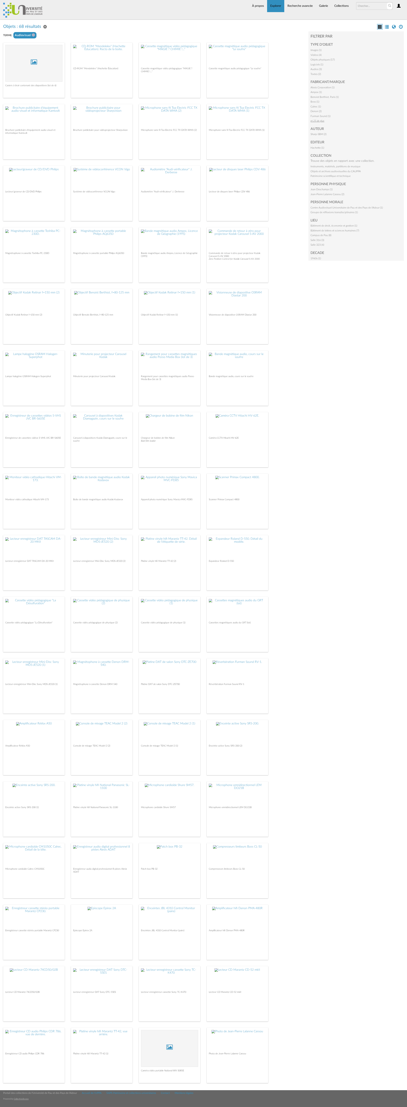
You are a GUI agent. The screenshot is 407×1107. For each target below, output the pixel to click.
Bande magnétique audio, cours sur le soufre (231, 376)
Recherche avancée (300, 5)
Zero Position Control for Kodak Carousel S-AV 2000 (234, 259)
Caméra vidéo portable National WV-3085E (162, 1070)
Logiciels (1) (317, 64)
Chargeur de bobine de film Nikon (158, 438)
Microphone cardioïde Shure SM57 (158, 807)
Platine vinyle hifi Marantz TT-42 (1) (90, 1053)
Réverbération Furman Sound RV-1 (226, 684)
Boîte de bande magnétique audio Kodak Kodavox (98, 499)
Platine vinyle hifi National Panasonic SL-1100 (95, 807)
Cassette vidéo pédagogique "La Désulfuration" (29, 622)
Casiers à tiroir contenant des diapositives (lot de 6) (30, 85)
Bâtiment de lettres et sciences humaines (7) (335, 230)
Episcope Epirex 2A (82, 930)
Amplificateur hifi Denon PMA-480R (227, 930)
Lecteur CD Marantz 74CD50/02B (22, 992)
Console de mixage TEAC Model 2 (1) (159, 746)
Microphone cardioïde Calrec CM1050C (25, 869)
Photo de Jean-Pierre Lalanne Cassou (227, 1053)
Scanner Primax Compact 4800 (224, 499)
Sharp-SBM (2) (318, 134)
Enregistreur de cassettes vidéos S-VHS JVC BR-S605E (33, 438)
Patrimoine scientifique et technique (331, 176)
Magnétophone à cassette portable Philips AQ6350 (98, 253)
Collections (341, 5)
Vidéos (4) (316, 55)
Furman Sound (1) (320, 116)
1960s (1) (316, 258)
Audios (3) (316, 69)
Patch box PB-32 (149, 869)
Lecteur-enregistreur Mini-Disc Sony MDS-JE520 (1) (31, 684)
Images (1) (316, 50)
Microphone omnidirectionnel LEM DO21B (230, 807)
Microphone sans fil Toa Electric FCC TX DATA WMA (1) (237, 130)
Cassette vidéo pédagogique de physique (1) (163, 622)
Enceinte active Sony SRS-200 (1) (22, 807)
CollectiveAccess (21, 1099)
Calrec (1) (316, 106)
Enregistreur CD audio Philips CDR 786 (24, 1053)
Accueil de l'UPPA (92, 1093)
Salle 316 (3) (317, 240)
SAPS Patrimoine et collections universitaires (131, 1093)
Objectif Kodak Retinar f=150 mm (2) (23, 315)
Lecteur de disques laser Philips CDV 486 (229, 191)
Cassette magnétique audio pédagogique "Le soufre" (235, 68)
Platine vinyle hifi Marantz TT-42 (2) (158, 561)
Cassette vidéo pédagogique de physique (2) (95, 622)
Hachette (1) (317, 147)
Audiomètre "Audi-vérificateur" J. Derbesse (162, 191)
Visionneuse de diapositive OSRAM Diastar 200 (232, 315)
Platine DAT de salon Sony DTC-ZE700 (160, 684)
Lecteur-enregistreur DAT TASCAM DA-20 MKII (29, 561)
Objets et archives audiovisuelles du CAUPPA (336, 171)
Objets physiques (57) (323, 59)
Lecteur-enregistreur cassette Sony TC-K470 (163, 992)
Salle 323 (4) (317, 245)
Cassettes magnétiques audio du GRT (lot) (230, 622)
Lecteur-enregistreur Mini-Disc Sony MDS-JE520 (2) (99, 561)
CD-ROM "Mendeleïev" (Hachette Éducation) (95, 68)
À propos (258, 5)
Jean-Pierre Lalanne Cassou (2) (327, 194)
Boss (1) (315, 101)
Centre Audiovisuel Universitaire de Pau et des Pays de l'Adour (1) (347, 207)
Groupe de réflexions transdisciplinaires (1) (334, 212)
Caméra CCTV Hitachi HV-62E (224, 438)
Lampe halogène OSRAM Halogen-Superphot (28, 376)
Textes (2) (316, 74)
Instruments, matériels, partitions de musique (335, 166)
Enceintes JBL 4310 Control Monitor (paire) (162, 930)
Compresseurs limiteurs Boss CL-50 (227, 869)
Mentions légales (184, 1093)
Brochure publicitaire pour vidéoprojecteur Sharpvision (100, 130)
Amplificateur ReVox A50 (17, 746)
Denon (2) (316, 111)
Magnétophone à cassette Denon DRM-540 (95, 684)
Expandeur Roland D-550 (221, 561)
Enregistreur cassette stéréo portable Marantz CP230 (32, 930)
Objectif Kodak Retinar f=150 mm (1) (159, 315)
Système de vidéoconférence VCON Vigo (94, 191)
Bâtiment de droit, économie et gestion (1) (334, 225)
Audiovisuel (23, 35)
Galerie (323, 5)
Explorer (275, 5)
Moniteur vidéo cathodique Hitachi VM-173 (27, 499)
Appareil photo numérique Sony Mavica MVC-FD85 (166, 499)
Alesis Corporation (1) (323, 87)
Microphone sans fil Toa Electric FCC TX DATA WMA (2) (169, 130)
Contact (165, 1093)
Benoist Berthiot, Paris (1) (325, 97)
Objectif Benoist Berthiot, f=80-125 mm (93, 315)
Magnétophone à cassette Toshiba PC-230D (27, 253)
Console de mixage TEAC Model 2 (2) (91, 746)
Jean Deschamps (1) (322, 189)
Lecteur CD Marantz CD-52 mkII (225, 992)
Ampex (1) (316, 92)
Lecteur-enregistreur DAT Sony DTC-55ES (94, 992)
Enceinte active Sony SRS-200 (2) (225, 746)
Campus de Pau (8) (321, 235)
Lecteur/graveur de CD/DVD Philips (23, 191)
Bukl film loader (148, 441)
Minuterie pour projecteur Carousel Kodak (94, 376)
